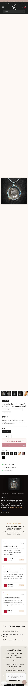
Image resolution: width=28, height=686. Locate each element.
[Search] (24, 11)
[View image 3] (14, 393)
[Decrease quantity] (3, 436)
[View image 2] (8, 393)
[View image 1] (3, 393)
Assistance (21, 493)
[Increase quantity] (9, 436)
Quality (13, 493)
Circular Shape (6, 431)
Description (5, 493)
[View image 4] (20, 393)
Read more (4, 510)
